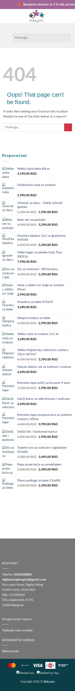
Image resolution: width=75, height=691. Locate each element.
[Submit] (66, 37)
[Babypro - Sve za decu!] (36, 16)
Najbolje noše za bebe (17, 630)
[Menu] (68, 16)
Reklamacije (10, 651)
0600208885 (23, 574)
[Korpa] (7, 16)
